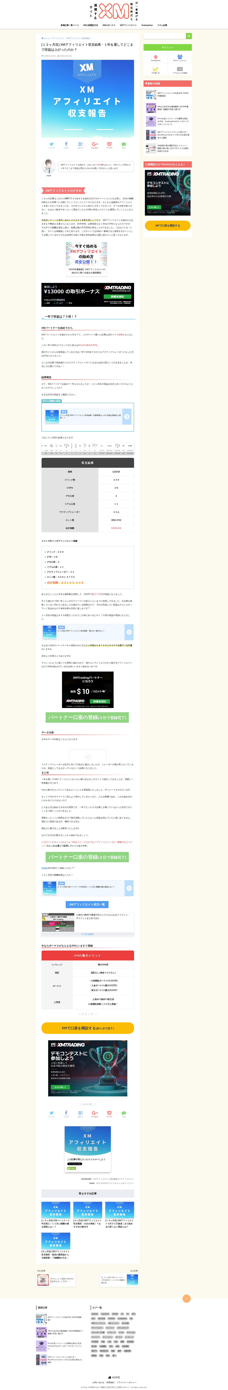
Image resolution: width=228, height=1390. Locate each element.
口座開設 (103, 1346)
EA (122, 1314)
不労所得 (95, 1342)
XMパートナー (113, 1323)
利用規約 (110, 1382)
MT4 (133, 1314)
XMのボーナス (109, 25)
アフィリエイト (127, 1179)
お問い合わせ (98, 1382)
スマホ (121, 1332)
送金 (107, 1355)
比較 (117, 1346)
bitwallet (95, 1314)
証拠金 (94, 1355)
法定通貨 (125, 1346)
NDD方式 (101, 1319)
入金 (109, 1342)
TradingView (147, 25)
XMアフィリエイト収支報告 (105, 1179)
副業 (122, 1342)
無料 (119, 1351)
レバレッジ (129, 1337)
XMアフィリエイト (128, 25)
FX (99, 1183)
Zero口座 (125, 1323)
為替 (113, 1351)
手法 (111, 1346)
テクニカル (131, 1332)
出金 (115, 1342)
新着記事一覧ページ (70, 25)
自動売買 (127, 1351)
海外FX (94, 1351)
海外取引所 (104, 1351)
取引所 (94, 1346)
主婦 (102, 1342)
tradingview (122, 1319)
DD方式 (115, 1314)
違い (114, 1355)
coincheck (105, 1314)
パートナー (129, 1183)
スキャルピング (122, 1328)
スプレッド (112, 1332)
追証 (101, 1355)
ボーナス (119, 1337)
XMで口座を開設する (88, 1028)
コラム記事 (162, 25)
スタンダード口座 (98, 1332)
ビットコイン (107, 1337)
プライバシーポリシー (127, 1382)
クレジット (110, 1328)
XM (131, 1319)
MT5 (93, 1319)
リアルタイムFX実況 (180, 73)
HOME (115, 1377)
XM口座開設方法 (90, 25)
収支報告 (130, 1342)
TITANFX (111, 1319)
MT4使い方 (156, 73)
